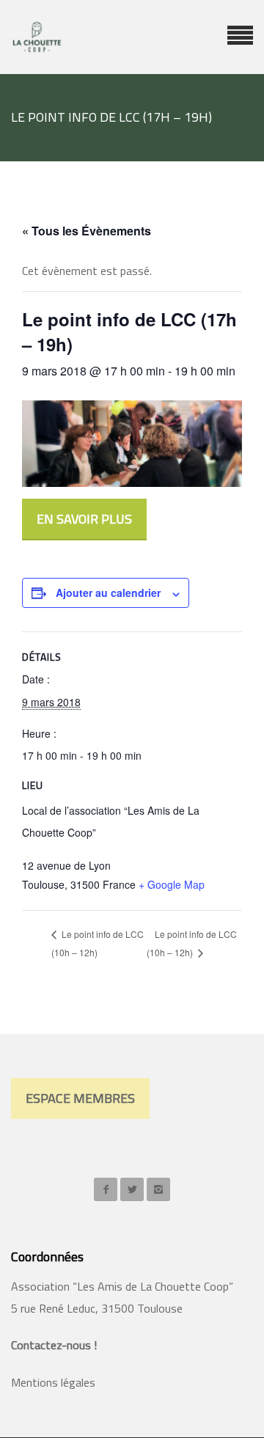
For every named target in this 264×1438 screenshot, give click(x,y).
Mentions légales (53, 1382)
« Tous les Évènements (86, 230)
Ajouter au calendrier (108, 592)
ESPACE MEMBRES (80, 1098)
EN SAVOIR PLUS (84, 519)
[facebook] (105, 1189)
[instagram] (158, 1189)
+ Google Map (172, 884)
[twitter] (132, 1189)
